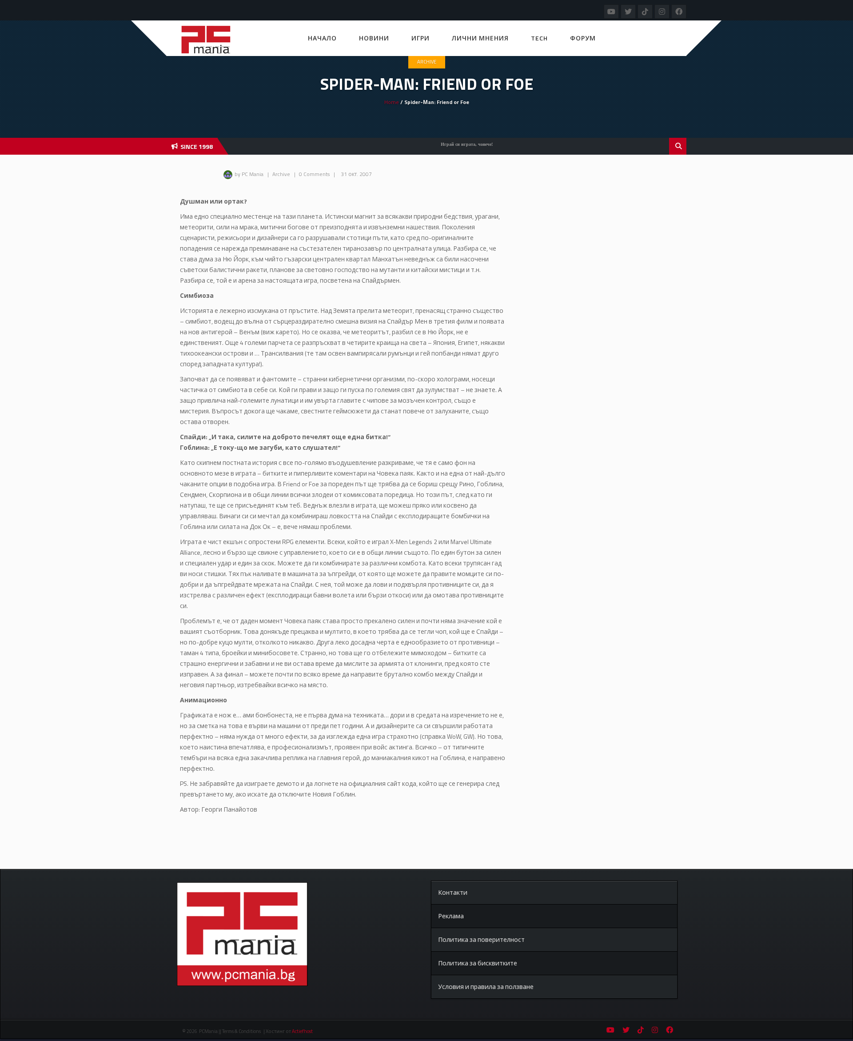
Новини (374, 38)
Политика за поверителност (481, 939)
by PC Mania (249, 174)
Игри (420, 38)
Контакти (452, 892)
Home (391, 102)
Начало (322, 38)
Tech (539, 38)
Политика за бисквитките (477, 963)
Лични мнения (480, 38)
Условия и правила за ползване (486, 986)
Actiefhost (302, 1031)
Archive (426, 61)
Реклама (451, 916)
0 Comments (314, 174)
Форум (583, 38)
